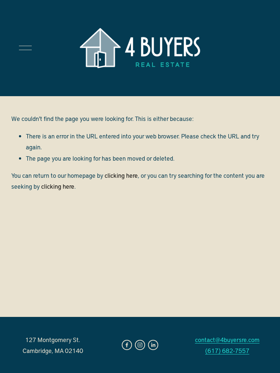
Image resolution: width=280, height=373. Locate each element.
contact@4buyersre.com (227, 339)
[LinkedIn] (153, 345)
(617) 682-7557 (227, 350)
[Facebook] (127, 345)
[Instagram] (140, 345)
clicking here (121, 175)
